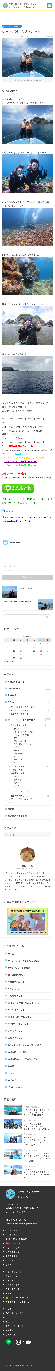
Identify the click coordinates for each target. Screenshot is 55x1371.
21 (7, 654)
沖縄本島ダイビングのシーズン (22, 1059)
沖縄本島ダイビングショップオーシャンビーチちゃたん (23, 5)
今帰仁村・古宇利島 (22, 735)
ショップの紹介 (13, 1230)
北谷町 (16, 747)
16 (21, 651)
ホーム (11, 953)
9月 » (12, 661)
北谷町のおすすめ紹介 (30, 713)
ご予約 (9, 1264)
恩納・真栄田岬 (20, 741)
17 (27, 651)
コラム (28, 702)
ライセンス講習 (30, 766)
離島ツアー (18, 759)
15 (14, 651)
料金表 (11, 1066)
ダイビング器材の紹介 (30, 710)
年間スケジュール (28, 681)
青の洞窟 (17, 780)
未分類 (28, 808)
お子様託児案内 (13, 1247)
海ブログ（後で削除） (28, 815)
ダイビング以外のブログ (30, 799)
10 (27, 647)
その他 (16, 762)
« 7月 (6, 661)
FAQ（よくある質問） (15, 1313)
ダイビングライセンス (18, 1023)
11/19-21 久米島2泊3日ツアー (20, 465)
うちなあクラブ (15, 995)
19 (41, 651)
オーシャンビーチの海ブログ (12, 26)
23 (21, 654)
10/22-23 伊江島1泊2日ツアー (20, 461)
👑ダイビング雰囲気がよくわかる (24, 1002)
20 (48, 651)
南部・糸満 (18, 753)
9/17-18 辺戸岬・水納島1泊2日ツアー (24, 457)
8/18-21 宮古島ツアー (16, 453)
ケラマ (16, 756)
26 (41, 654)
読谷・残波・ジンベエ (22, 744)
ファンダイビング (30, 725)
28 (7, 658)
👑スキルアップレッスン (20, 1016)
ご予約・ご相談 (15, 1087)
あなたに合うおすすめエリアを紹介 (25, 1045)
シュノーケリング (21, 792)
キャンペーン (28, 688)
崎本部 (16, 783)
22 (14, 654)
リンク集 (10, 1260)
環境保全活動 (12, 1256)
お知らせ (28, 695)
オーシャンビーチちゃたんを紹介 (23, 960)
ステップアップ (30, 769)
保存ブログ (30, 802)
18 (34, 651)
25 (34, 654)
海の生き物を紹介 (30, 796)
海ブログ (12, 1080)
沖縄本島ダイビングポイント (19, 1301)
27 (48, 654)
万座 (16, 738)
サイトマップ (12, 1334)
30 (21, 658)
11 (34, 647)
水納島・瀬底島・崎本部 (23, 732)
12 (41, 647)
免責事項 (10, 1330)
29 (14, 658)
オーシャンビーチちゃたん (28, 1194)
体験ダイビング (30, 773)
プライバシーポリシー (16, 1326)
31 (27, 658)
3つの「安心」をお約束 (19, 967)
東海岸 (16, 750)
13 (48, 647)
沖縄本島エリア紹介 (17, 1052)
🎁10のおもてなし (16, 974)
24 (27, 654)
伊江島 (16, 729)
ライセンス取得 (13, 1284)
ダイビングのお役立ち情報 (30, 707)
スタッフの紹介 (13, 1234)
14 (7, 651)
